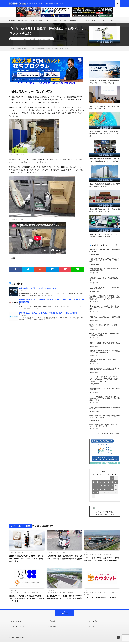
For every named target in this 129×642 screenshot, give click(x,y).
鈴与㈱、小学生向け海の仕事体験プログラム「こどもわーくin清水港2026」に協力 (104, 425)
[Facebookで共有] (15, 269)
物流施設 (108, 554)
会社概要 (53, 626)
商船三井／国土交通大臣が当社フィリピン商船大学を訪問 (104, 325)
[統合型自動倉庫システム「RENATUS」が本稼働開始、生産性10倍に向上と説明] (13, 316)
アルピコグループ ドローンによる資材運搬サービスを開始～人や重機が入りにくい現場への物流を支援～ (104, 278)
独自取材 (12, 20)
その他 (110, 20)
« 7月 (93, 499)
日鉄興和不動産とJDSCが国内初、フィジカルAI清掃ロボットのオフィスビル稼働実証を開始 (26, 558)
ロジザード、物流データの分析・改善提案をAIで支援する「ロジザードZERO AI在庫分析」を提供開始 (104, 342)
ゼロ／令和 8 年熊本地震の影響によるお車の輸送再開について (104, 407)
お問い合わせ (93, 626)
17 (93, 489)
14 (108, 485)
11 (97, 485)
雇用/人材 (63, 20)
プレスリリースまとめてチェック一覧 (109, 433)
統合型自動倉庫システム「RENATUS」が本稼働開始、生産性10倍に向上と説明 (48, 313)
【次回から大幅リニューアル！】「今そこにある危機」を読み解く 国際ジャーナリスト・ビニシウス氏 (104, 134)
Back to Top (64, 613)
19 (101, 489)
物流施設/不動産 (23, 20)
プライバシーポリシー (18, 626)
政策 (93, 20)
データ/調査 (85, 20)
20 (105, 489)
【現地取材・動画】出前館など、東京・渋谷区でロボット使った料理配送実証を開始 (64, 557)
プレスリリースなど (24, 552)
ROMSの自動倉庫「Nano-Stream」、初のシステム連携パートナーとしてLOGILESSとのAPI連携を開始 (104, 260)
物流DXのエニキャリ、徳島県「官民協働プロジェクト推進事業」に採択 (104, 334)
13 (105, 485)
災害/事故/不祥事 (36, 20)
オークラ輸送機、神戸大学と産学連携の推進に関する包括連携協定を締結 (104, 269)
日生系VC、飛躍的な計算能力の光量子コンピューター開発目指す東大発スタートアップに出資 (27, 598)
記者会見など (69, 552)
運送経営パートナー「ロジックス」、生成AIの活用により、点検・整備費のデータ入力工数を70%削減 (104, 316)
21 (108, 489)
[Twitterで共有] (28, 269)
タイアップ (101, 20)
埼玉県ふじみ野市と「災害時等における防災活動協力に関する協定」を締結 (104, 416)
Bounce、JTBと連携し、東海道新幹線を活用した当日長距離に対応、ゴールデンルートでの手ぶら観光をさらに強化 (104, 398)
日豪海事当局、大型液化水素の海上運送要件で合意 (37, 288)
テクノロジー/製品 (51, 20)
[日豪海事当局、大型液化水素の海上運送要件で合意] (13, 291)
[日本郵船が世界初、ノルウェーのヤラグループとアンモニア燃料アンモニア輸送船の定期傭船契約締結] (13, 302)
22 (112, 489)
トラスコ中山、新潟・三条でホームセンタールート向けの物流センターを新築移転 (102, 559)
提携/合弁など (34, 592)
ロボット (44, 39)
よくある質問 (93, 621)
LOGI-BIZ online (19, 637)
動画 (39, 39)
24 (93, 492)
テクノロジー (89, 554)
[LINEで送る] (77, 269)
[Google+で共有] (40, 269)
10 (93, 485)
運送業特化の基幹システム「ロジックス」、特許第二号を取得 (104, 389)
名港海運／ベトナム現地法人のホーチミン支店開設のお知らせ (104, 250)
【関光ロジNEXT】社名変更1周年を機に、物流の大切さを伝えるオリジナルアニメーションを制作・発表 (104, 307)
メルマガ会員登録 (16, 621)
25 (97, 492)
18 (97, 489)
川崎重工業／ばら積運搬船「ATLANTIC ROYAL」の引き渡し (104, 360)
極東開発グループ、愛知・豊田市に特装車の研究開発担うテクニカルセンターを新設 (64, 597)
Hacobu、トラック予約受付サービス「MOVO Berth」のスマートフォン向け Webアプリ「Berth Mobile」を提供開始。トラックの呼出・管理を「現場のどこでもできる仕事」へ (104, 379)
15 (112, 485)
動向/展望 (70, 592)
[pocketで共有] (65, 269)
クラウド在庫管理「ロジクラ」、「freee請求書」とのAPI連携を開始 (104, 287)
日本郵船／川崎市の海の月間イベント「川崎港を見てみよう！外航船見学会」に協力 (104, 351)
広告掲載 (53, 621)
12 (101, 485)
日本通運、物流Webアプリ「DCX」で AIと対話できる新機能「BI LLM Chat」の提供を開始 (104, 368)
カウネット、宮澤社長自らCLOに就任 (100, 597)
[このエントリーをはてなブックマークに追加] (52, 269)
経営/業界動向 (74, 20)
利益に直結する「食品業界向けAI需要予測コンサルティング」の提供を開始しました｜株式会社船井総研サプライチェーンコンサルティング (104, 297)
